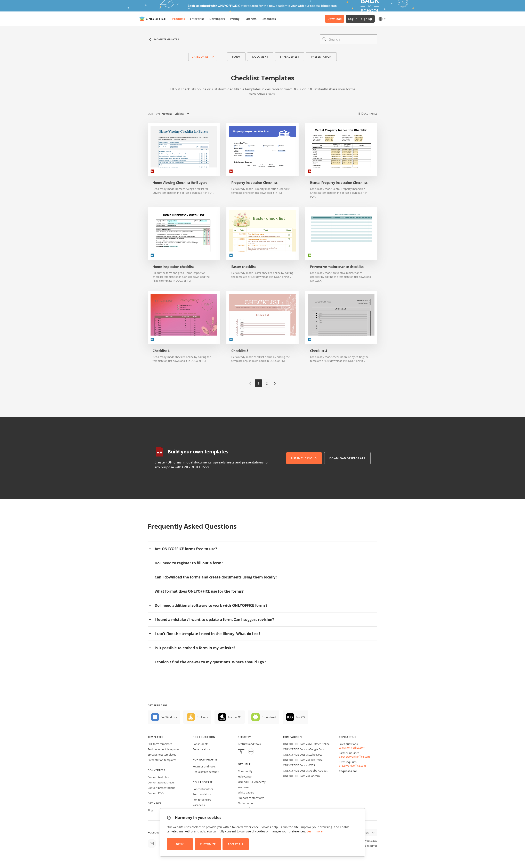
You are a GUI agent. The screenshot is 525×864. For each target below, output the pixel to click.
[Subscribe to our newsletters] (152, 843)
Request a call (348, 771)
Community (245, 771)
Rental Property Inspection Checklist (338, 183)
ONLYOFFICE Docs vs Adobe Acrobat (305, 770)
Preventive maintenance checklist (337, 267)
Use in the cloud (304, 458)
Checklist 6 (161, 351)
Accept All (236, 844)
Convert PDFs (156, 793)
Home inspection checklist (173, 267)
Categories (200, 56)
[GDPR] (251, 752)
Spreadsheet (289, 56)
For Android (268, 717)
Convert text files (158, 777)
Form (236, 56)
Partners (250, 19)
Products (178, 19)
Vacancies (199, 805)
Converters (156, 770)
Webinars (243, 787)
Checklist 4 (318, 351)
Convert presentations (161, 788)
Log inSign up (360, 19)
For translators (202, 794)
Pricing (235, 19)
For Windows (169, 717)
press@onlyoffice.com (352, 765)
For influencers (202, 799)
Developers (217, 19)
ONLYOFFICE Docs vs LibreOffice (303, 760)
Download (335, 19)
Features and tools (204, 766)
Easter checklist (243, 267)
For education (204, 737)
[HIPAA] (241, 752)
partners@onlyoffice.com (354, 756)
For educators (201, 749)
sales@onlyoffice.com (352, 747)
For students (200, 744)
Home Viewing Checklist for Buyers (180, 183)
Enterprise (197, 19)
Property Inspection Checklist (254, 183)
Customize (208, 844)
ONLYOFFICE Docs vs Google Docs (303, 749)
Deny (180, 844)
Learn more (315, 831)
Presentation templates (162, 760)
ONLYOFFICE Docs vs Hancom (301, 776)
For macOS (234, 717)
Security (244, 737)
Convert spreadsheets (161, 782)
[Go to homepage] (152, 18)
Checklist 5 (239, 351)
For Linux (202, 717)
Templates (155, 737)
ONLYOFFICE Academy (252, 782)
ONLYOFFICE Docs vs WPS (299, 765)
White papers (246, 792)
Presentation (321, 56)
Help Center (245, 776)
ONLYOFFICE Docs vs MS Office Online (306, 744)
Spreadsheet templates (162, 754)
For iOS (300, 717)
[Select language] (382, 18)
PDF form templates (160, 744)
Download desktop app (347, 458)
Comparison (292, 737)
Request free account (206, 772)
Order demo (245, 803)
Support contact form (251, 798)
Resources (268, 19)
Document (260, 56)
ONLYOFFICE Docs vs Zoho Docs (302, 754)
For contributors (203, 789)
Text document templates (163, 749)
